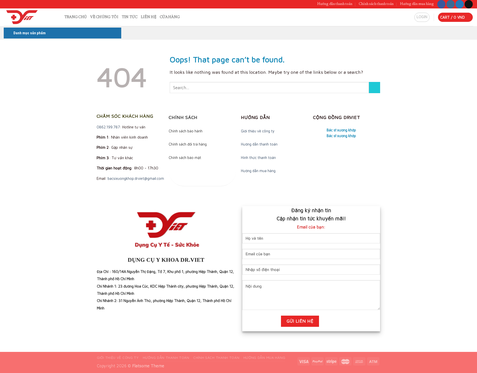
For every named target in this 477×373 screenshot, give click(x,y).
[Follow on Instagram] (450, 4)
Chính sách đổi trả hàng (188, 144)
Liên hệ (148, 17)
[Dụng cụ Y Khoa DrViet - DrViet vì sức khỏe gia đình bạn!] (26, 17)
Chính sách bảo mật (185, 157)
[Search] (58, 17)
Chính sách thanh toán (376, 4)
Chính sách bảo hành (185, 131)
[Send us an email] (469, 4)
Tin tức (129, 17)
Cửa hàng (170, 17)
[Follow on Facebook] (441, 4)
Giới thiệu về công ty (258, 131)
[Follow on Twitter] (459, 4)
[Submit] (374, 87)
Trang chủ (75, 17)
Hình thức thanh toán (258, 157)
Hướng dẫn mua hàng (417, 4)
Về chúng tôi (104, 17)
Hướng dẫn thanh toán (334, 4)
